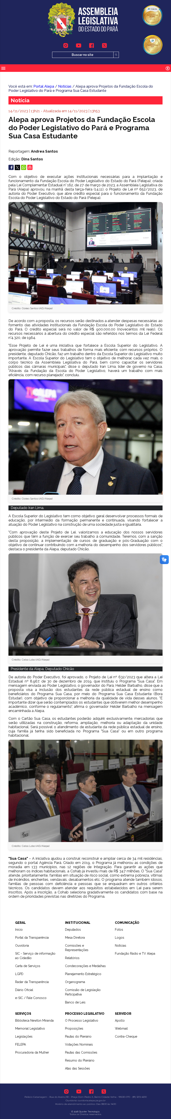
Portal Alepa (43, 86)
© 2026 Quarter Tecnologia (85, 1111)
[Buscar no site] (116, 55)
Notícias (64, 86)
